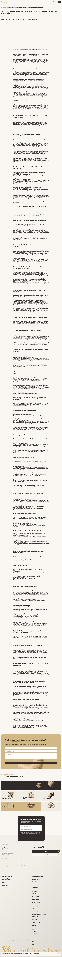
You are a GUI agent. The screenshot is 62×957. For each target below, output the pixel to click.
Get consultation (45, 851)
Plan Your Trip (34, 934)
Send (31, 763)
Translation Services (35, 916)
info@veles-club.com (7, 847)
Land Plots (4, 882)
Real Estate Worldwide (7, 876)
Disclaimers (33, 942)
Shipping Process (34, 908)
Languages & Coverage (35, 917)
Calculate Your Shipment (36, 911)
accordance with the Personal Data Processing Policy (31, 953)
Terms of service (34, 941)
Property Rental (5, 885)
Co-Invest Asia (35, 883)
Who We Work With (35, 924)
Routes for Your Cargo (35, 910)
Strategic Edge (34, 893)
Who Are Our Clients (35, 901)
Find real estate (45, 854)
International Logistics (36, 906)
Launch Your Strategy (35, 896)
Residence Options (35, 878)
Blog (7, 7)
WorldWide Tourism (36, 929)
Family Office (34, 891)
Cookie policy (34, 944)
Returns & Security (35, 887)
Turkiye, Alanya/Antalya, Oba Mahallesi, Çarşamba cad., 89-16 (15, 857)
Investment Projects (5, 878)
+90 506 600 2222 (6, 852)
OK (57, 953)
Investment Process (35, 885)
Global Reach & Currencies (36, 902)
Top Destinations (34, 931)
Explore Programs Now (35, 881)
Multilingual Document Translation (39, 914)
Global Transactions (36, 899)
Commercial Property (5, 881)
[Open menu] (59, 2)
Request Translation (35, 919)
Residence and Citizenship (37, 876)
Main (3, 7)
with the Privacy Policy (40, 760)
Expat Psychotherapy (36, 922)
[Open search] (53, 1)
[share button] (4, 16)
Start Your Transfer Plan (35, 904)
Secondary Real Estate (6, 879)
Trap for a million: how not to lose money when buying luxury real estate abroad (26, 7)
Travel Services (34, 933)
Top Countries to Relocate (36, 879)
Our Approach (34, 925)
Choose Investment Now (35, 888)
